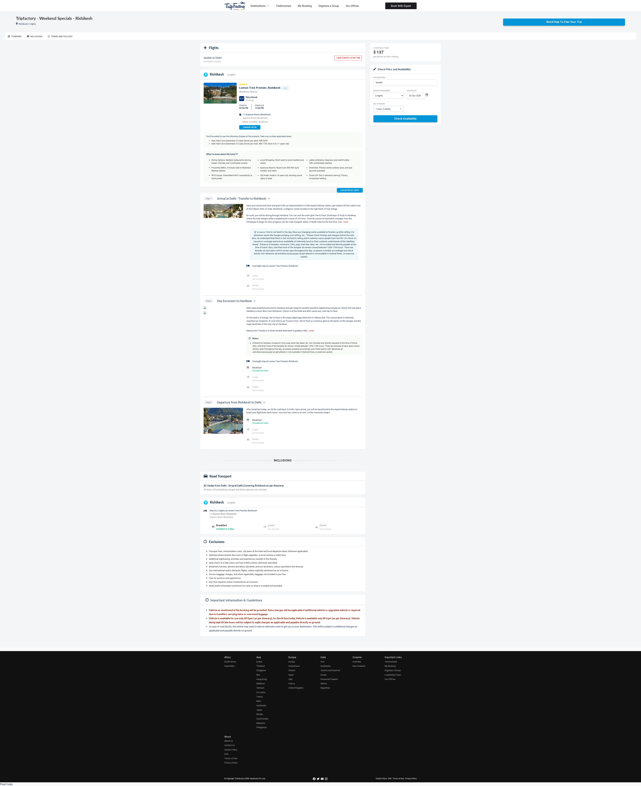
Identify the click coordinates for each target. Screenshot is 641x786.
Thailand (260, 665)
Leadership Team (393, 674)
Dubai (259, 661)
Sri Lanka (260, 692)
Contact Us (229, 745)
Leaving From (379, 77)
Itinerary (16, 36)
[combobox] (405, 83)
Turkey (259, 696)
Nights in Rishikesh (381, 90)
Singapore (261, 670)
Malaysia (260, 722)
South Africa (230, 661)
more (345, 221)
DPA (226, 753)
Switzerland (293, 665)
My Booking (305, 6)
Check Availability (405, 118)
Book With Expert (401, 6)
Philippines (261, 727)
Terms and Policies (61, 36)
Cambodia (261, 705)
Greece (291, 670)
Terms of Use (230, 758)
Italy (290, 679)
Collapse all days (350, 190)
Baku (258, 700)
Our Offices (352, 6)
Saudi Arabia (262, 718)
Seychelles (229, 665)
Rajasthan (325, 687)
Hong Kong (261, 679)
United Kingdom (295, 687)
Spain (291, 674)
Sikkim (323, 683)
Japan (259, 709)
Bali (258, 674)
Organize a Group (328, 6)
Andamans (325, 665)
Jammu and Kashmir (330, 670)
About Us (228, 740)
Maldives (260, 683)
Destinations (258, 6)
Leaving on (411, 90)
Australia (357, 661)
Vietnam (260, 687)
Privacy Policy (230, 762)
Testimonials (283, 6)
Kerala (323, 674)
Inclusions (36, 36)
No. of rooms (379, 104)
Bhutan (259, 714)
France (291, 683)
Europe (291, 661)
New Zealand (359, 665)
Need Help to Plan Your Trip (564, 22)
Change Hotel (250, 127)
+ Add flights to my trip (348, 58)
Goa (322, 661)
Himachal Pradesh (329, 679)
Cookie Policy (230, 749)
